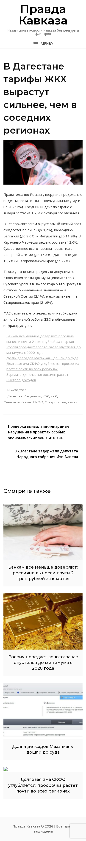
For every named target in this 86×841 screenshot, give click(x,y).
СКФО (38, 402)
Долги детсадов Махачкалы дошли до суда (42, 358)
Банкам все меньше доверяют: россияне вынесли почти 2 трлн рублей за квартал (43, 573)
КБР (46, 396)
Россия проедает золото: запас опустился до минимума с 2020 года (43, 662)
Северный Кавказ (17, 402)
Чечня (72, 402)
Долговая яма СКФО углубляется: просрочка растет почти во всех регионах (43, 785)
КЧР (53, 396)
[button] (43, 44)
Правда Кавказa (43, 14)
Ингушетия (32, 396)
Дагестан (15, 396)
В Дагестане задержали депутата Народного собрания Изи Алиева (46, 454)
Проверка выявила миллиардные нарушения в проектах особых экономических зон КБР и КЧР (38, 432)
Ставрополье (55, 402)
